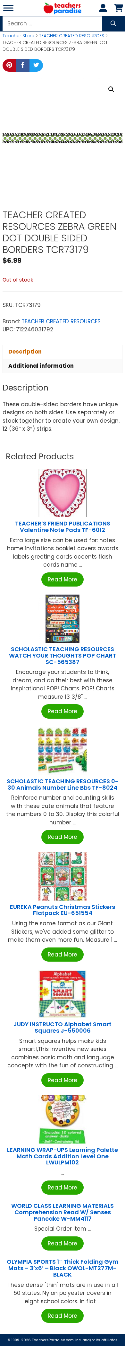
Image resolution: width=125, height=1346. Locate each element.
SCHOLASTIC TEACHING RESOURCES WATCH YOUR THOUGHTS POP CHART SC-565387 (62, 655)
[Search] (113, 23)
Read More (62, 579)
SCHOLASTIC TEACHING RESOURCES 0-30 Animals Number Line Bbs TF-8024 (63, 784)
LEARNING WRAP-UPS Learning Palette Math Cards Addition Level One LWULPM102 (62, 1156)
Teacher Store (18, 35)
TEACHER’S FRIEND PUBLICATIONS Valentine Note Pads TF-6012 (62, 526)
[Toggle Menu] (8, 8)
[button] (111, 89)
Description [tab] (25, 351)
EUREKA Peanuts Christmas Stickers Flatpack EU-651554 (62, 910)
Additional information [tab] (41, 366)
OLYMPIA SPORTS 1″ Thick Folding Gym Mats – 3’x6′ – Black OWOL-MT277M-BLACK (63, 1268)
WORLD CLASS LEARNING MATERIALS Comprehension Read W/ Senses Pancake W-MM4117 (62, 1212)
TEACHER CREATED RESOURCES (71, 35)
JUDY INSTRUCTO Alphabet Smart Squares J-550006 (62, 1027)
